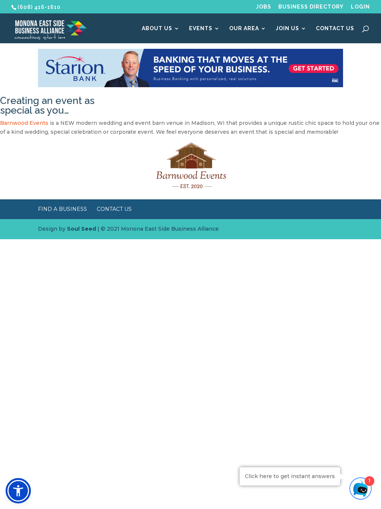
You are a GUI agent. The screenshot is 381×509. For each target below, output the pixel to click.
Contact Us (335, 28)
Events (200, 28)
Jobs (263, 7)
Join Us (287, 28)
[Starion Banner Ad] (190, 85)
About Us (157, 28)
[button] (18, 491)
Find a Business (62, 209)
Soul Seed (81, 228)
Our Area (244, 28)
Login (360, 7)
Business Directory (311, 7)
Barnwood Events (24, 123)
